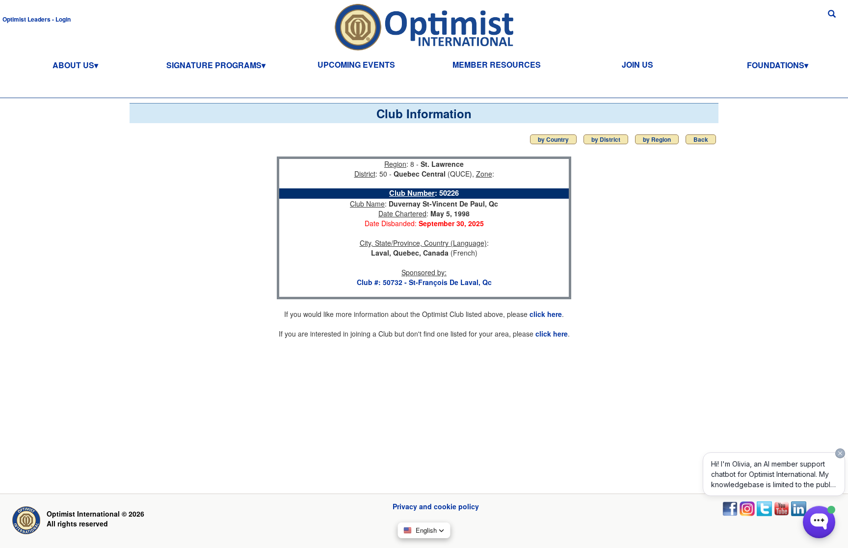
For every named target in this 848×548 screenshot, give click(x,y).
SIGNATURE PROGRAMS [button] (214, 65)
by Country (553, 139)
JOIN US (637, 64)
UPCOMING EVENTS (356, 64)
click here (546, 314)
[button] (36, 19)
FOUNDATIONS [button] (775, 65)
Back (700, 139)
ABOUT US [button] (73, 65)
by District (605, 139)
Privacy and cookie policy (436, 506)
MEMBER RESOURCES (496, 64)
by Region (657, 139)
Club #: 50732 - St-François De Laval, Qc (424, 282)
